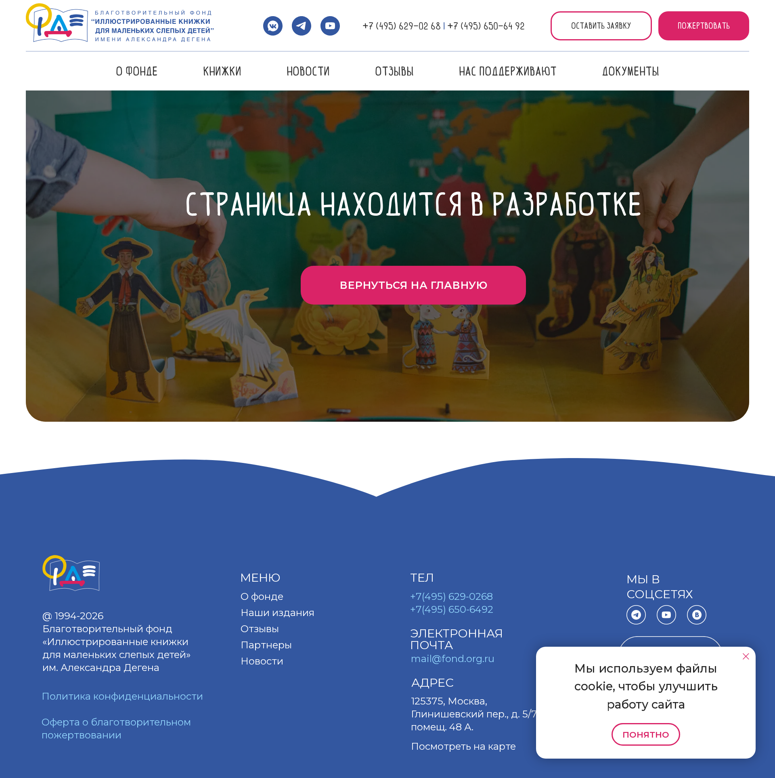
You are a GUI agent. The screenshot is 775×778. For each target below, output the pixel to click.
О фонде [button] (137, 71)
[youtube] (330, 26)
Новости (308, 71)
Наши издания (277, 612)
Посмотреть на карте (463, 746)
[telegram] (301, 26)
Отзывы (394, 71)
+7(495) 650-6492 (451, 609)
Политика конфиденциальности (122, 696)
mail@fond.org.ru (452, 658)
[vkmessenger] (273, 26)
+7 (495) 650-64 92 (486, 26)
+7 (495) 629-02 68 (401, 26)
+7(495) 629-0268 (451, 596)
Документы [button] (630, 71)
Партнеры (266, 645)
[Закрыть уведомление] (745, 656)
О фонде (262, 596)
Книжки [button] (222, 71)
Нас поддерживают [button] (508, 71)
